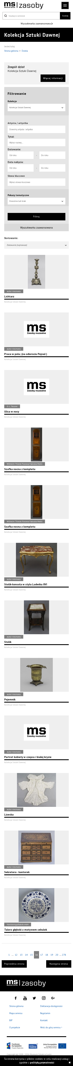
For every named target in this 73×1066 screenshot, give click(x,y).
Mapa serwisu (15, 1013)
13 (21, 954)
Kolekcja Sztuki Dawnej (20, 107)
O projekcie (14, 1027)
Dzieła (25, 50)
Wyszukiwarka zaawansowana (36, 23)
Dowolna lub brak (17, 201)
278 (64, 954)
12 (16, 954)
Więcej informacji (53, 78)
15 (31, 954)
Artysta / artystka (18, 123)
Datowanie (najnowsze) (17, 245)
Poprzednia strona (14, 963)
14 (26, 954)
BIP (10, 1020)
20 (57, 954)
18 (46, 954)
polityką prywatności (42, 1062)
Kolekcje (12, 101)
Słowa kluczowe (16, 175)
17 (41, 954)
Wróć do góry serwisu (51, 1027)
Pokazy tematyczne (18, 195)
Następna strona (59, 963)
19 (51, 954)
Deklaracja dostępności (51, 1006)
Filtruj (36, 216)
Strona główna (11, 50)
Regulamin (45, 1013)
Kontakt (44, 1020)
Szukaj (65, 15)
